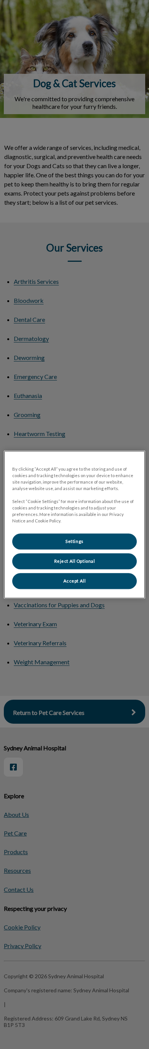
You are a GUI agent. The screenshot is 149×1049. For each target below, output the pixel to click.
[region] (75, 524)
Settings (74, 541)
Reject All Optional (74, 561)
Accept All (74, 580)
